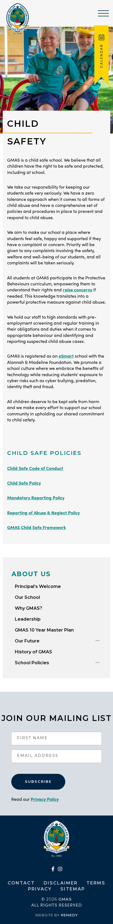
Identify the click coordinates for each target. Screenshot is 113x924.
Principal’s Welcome (38, 586)
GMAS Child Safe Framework (36, 527)
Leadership (28, 619)
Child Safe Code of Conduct (35, 468)
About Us (31, 574)
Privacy (40, 889)
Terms (95, 883)
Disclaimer (61, 883)
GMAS (65, 899)
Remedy (69, 915)
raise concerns (77, 289)
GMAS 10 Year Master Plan (44, 630)
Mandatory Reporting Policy (35, 497)
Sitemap (72, 889)
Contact (21, 883)
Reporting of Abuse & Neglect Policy (43, 512)
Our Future (27, 641)
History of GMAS (33, 651)
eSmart (66, 356)
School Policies (32, 662)
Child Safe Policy (24, 483)
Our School (27, 597)
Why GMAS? (28, 608)
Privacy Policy (45, 799)
